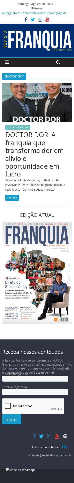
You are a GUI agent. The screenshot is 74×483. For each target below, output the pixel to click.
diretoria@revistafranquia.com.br (50, 455)
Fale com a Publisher (46, 447)
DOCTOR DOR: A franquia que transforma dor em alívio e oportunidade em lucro (34, 154)
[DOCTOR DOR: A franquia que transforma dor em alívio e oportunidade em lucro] (37, 85)
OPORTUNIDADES (17, 127)
